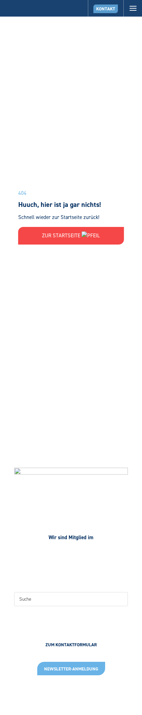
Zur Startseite (62, 235)
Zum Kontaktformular (71, 645)
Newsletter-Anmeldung (71, 669)
